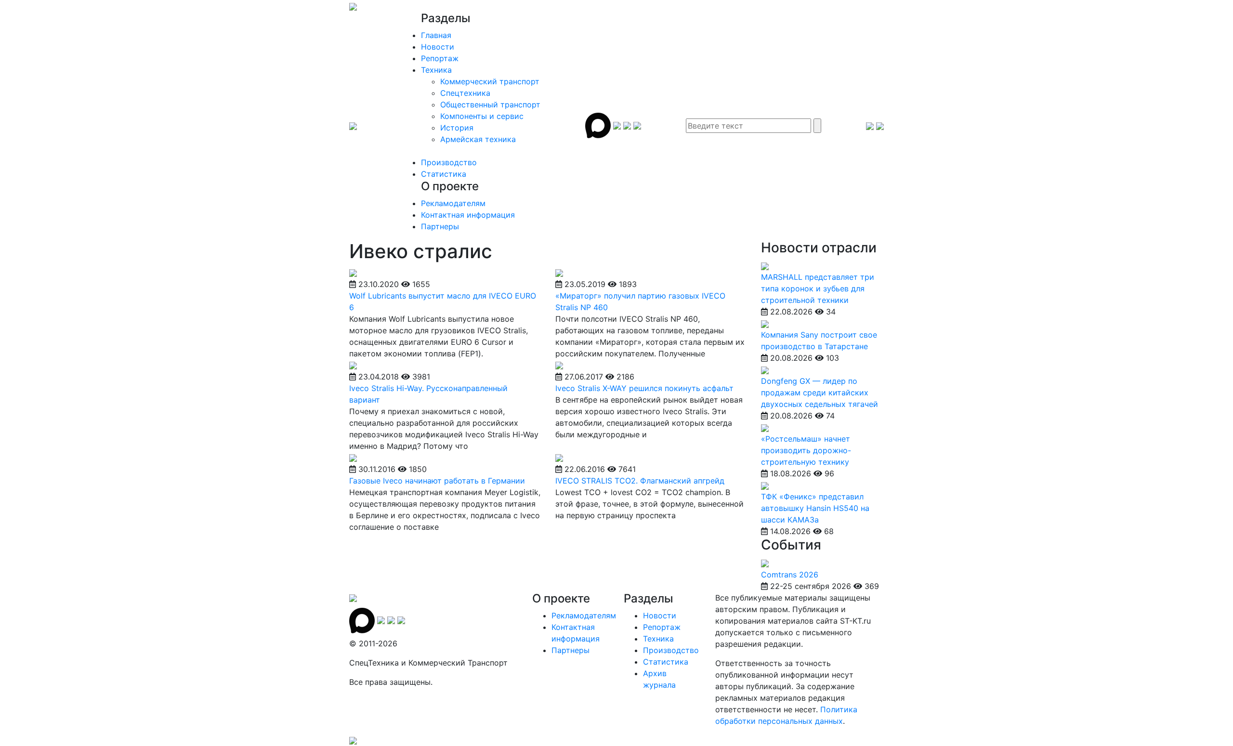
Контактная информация (468, 215)
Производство (449, 162)
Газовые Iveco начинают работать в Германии (437, 480)
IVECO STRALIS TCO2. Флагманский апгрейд (639, 480)
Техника (436, 70)
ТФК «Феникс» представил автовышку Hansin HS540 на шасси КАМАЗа (815, 508)
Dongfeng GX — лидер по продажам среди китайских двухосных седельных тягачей (819, 392)
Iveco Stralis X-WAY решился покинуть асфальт (644, 388)
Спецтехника (465, 93)
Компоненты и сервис (482, 116)
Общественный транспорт (490, 104)
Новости (437, 47)
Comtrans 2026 (789, 574)
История (456, 127)
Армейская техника (478, 139)
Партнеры (440, 226)
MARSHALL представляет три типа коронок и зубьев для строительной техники (817, 288)
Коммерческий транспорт (489, 81)
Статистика (443, 174)
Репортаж (440, 58)
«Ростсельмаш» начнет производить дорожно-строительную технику (806, 450)
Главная (436, 35)
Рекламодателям (453, 203)
